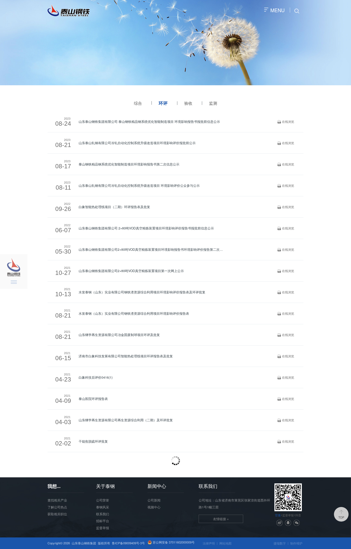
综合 (138, 103)
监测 (213, 103)
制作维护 (296, 543)
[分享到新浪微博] (279, 523)
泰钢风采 (102, 507)
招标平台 (102, 521)
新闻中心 (156, 486)
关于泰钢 (105, 486)
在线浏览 (285, 121)
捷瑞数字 (280, 543)
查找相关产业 (57, 500)
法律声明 (209, 543)
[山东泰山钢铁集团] (69, 10)
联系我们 (102, 514)
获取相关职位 (57, 514)
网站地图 (225, 543)
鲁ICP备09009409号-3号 (128, 543)
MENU (278, 10)
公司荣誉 (102, 500)
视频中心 (153, 507)
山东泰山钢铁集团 (84, 543)
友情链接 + (221, 519)
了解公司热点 (57, 507)
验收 (188, 103)
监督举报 (102, 527)
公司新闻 (153, 500)
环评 (163, 103)
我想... (54, 486)
